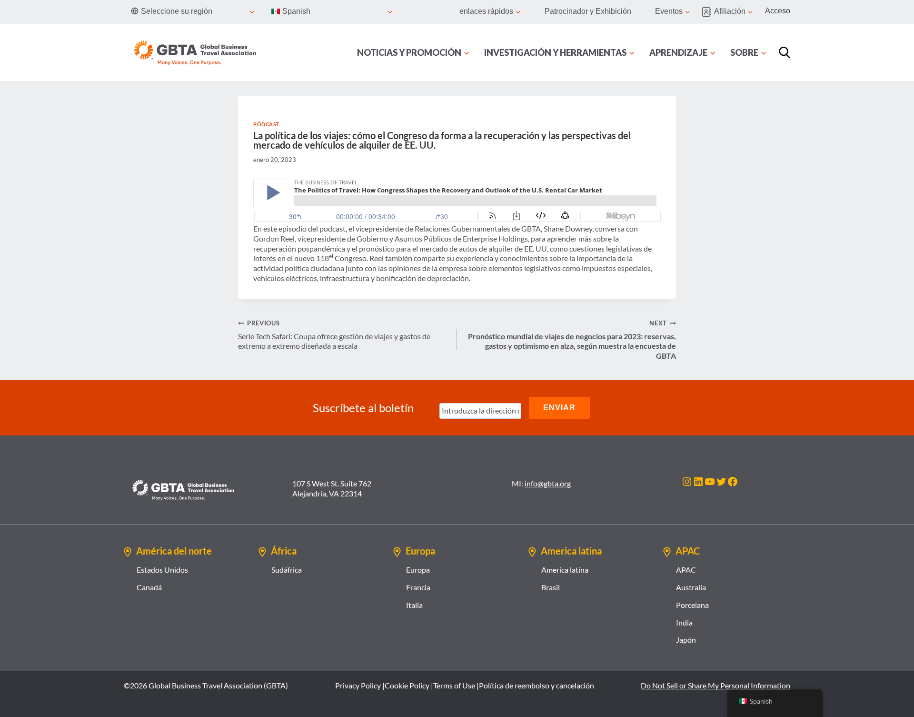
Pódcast (266, 124)
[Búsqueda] (784, 52)
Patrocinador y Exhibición (588, 11)
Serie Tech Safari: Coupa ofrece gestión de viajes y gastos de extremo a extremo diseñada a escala (334, 335)
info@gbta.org (548, 483)
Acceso (777, 11)
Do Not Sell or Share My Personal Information (715, 685)
